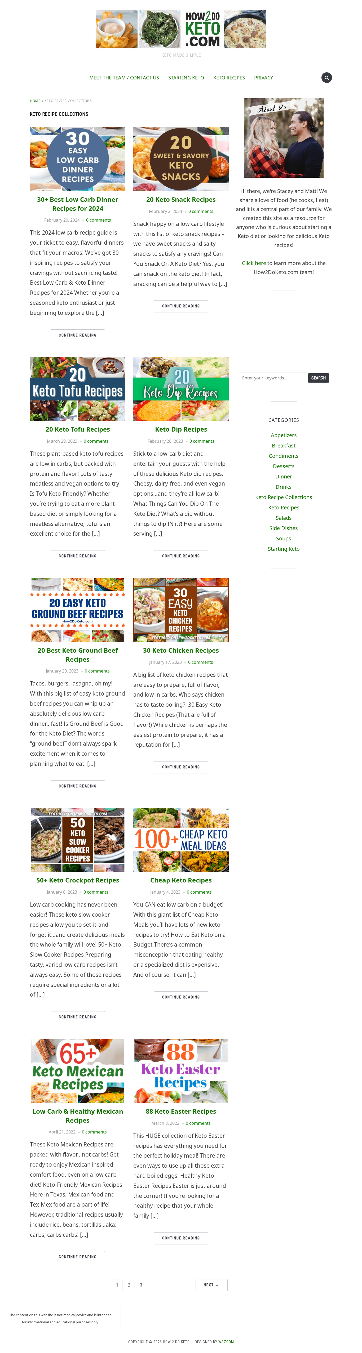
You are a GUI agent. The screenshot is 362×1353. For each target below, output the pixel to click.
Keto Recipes (229, 77)
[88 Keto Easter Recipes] (181, 1043)
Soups (283, 538)
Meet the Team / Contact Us (124, 77)
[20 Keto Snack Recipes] (181, 131)
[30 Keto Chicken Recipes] (181, 582)
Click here (254, 263)
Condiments (284, 455)
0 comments (98, 220)
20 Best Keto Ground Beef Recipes (78, 655)
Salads (284, 517)
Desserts (284, 466)
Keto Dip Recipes (181, 429)
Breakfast (283, 445)
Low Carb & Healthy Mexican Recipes (77, 1115)
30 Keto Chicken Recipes (181, 650)
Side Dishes (284, 528)
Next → (211, 1285)
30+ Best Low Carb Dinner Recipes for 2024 (77, 204)
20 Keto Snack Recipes (181, 199)
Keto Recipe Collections (283, 497)
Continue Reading (78, 335)
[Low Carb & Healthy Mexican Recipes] (77, 1043)
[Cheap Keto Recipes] (181, 811)
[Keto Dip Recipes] (181, 361)
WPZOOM (226, 1342)
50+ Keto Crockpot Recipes (77, 880)
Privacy (263, 77)
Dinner (283, 476)
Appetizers (284, 435)
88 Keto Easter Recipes (181, 1111)
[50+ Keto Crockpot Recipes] (77, 811)
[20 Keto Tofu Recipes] (77, 361)
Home (35, 100)
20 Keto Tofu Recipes (78, 429)
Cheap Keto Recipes (181, 880)
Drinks (284, 486)
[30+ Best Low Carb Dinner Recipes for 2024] (77, 131)
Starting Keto (186, 77)
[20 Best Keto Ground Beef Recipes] (77, 582)
